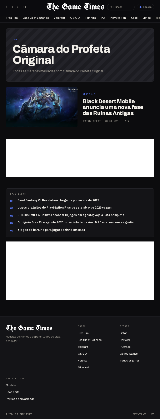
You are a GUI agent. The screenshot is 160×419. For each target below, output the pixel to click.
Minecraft (83, 367)
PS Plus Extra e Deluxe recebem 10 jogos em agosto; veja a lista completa (71, 215)
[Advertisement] (80, 158)
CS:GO (75, 17)
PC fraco (125, 346)
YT (18, 7)
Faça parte (12, 392)
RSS (152, 414)
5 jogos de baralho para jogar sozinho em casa (51, 229)
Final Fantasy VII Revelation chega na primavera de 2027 (58, 200)
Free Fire (12, 17)
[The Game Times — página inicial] (75, 7)
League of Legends (36, 17)
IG (12, 7)
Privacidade (139, 414)
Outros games (129, 353)
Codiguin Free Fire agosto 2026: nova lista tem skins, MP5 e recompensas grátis (76, 222)
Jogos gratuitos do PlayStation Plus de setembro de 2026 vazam (64, 207)
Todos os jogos (130, 360)
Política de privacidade (20, 399)
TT (24, 7)
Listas (146, 17)
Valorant (59, 17)
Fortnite (90, 17)
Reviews (125, 340)
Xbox (134, 17)
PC (103, 17)
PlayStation (118, 17)
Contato (11, 385)
